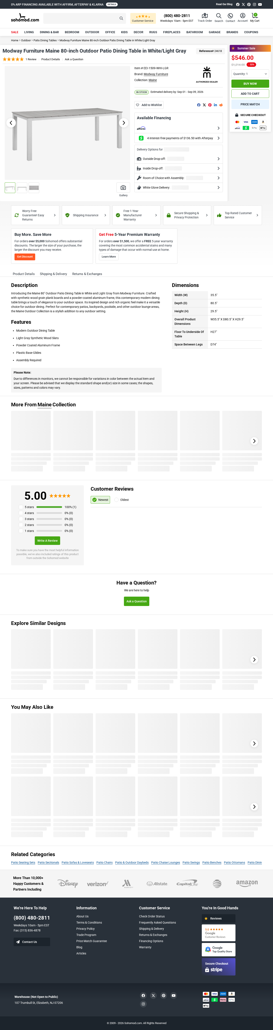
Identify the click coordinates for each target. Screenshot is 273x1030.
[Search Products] (121, 18)
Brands (232, 32)
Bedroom (72, 32)
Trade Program (86, 935)
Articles (81, 953)
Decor (138, 32)
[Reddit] (221, 105)
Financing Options (151, 941)
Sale (14, 32)
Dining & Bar (49, 32)
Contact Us (29, 942)
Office (110, 32)
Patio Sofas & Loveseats (78, 862)
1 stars (29, 531)
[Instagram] (254, 4)
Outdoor (92, 32)
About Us (82, 916)
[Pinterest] (249, 4)
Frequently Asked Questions (157, 922)
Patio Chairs (104, 862)
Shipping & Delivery (151, 928)
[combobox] (250, 73)
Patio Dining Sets (259, 862)
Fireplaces (171, 32)
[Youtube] (260, 4)
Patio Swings (191, 862)
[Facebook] (238, 4)
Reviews (216, 918)
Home (14, 40)
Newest (103, 499)
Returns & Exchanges (153, 935)
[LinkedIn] (215, 105)
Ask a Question (74, 59)
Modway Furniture (156, 74)
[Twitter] (243, 4)
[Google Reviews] (218, 932)
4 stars (29, 513)
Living (29, 32)
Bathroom (194, 32)
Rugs (153, 32)
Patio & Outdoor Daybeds (132, 862)
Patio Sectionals (48, 862)
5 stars (29, 507)
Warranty (145, 947)
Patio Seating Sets (23, 862)
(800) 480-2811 (32, 918)
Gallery (123, 195)
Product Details (50, 59)
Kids (124, 32)
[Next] (254, 441)
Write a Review (47, 540)
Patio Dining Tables (45, 40)
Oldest (124, 499)
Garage (215, 32)
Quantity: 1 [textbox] (240, 74)
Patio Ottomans (234, 862)
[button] (84, 18)
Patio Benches (211, 862)
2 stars (29, 525)
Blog (79, 947)
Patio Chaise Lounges (165, 862)
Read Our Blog (224, 4)
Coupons (251, 32)
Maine (153, 80)
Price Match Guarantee (91, 941)
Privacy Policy (85, 928)
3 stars (29, 519)
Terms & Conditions (89, 922)
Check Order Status (152, 916)
